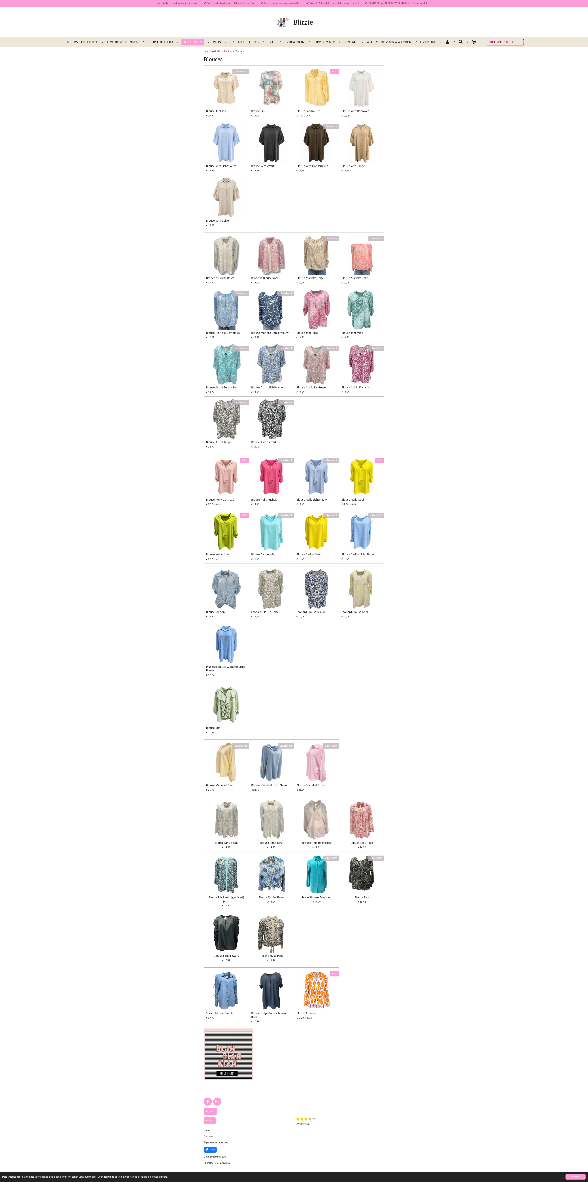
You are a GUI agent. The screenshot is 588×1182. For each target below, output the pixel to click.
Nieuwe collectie (212, 51)
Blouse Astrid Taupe (219, 442)
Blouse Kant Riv (216, 111)
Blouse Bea (362, 897)
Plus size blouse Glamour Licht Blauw (225, 668)
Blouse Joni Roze (307, 333)
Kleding (228, 51)
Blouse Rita (213, 728)
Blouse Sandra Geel (308, 111)
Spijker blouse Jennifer (220, 1013)
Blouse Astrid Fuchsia (355, 387)
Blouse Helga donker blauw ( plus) (269, 1015)
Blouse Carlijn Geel (308, 554)
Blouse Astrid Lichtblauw (267, 387)
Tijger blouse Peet (271, 955)
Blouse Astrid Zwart (263, 442)
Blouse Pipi (258, 111)
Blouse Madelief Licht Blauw (269, 785)
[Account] (447, 42)
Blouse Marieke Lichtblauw (223, 333)
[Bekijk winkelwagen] (474, 42)
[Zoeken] (461, 42)
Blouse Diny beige (226, 843)
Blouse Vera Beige (217, 220)
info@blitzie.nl (218, 1157)
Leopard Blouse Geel (354, 612)
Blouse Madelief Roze (310, 785)
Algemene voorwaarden (216, 1142)
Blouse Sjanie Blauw (271, 897)
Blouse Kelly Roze (362, 843)
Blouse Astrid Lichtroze (311, 387)
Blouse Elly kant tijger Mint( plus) (226, 899)
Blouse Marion (215, 612)
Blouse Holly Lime (217, 554)
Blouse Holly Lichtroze (220, 499)
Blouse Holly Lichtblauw (311, 499)
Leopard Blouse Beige (265, 612)
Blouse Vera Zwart (262, 166)
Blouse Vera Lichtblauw (221, 166)
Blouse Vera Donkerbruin (312, 166)
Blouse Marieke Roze (354, 278)
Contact (208, 1130)
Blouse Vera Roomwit (355, 111)
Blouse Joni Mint (352, 333)
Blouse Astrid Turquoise (221, 387)
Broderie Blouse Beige (220, 278)
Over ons (208, 1136)
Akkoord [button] (575, 1177)
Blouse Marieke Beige (310, 278)
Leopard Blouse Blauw (310, 612)
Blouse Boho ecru (271, 843)
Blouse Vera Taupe (353, 166)
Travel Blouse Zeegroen (316, 897)
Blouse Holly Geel (352, 499)
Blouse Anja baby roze (316, 843)
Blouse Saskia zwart (226, 955)
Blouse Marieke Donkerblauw (269, 333)
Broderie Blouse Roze (265, 278)
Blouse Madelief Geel (219, 785)
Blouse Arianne (306, 1013)
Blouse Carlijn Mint (263, 554)
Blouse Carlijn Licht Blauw (357, 554)
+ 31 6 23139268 (221, 1163)
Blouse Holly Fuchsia (264, 499)
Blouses (240, 51)
